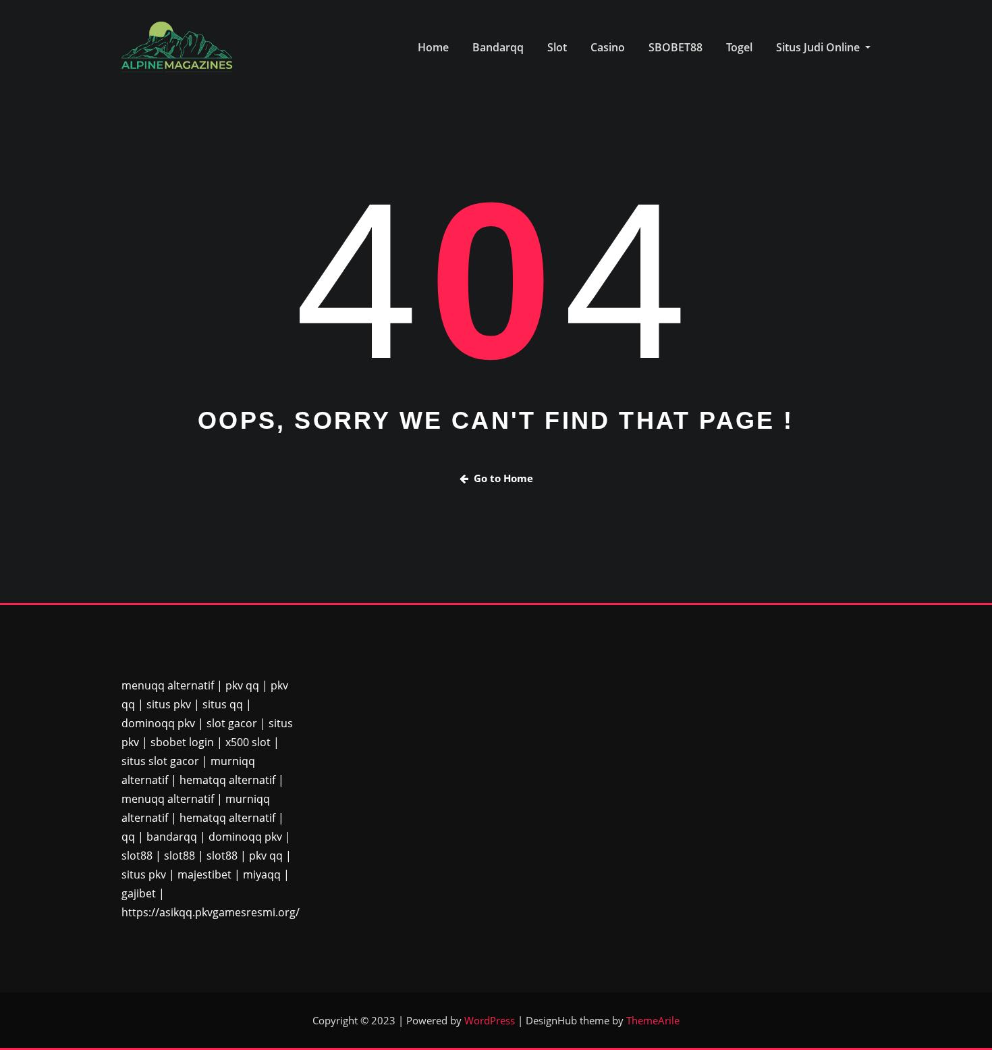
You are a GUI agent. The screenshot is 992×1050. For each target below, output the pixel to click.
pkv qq (242, 685)
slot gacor (231, 723)
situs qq (222, 704)
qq (128, 836)
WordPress (489, 1020)
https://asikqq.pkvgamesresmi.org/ (210, 912)
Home (433, 47)
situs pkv (168, 704)
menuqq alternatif (167, 685)
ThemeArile (653, 1020)
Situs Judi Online (819, 47)
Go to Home (503, 478)
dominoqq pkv (158, 723)
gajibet (138, 893)
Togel (739, 47)
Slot (557, 47)
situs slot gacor (160, 761)
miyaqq (262, 874)
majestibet (204, 874)
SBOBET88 (675, 47)
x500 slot (248, 742)
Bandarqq (498, 47)
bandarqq (171, 836)
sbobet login (182, 742)
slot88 (137, 855)
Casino (607, 47)
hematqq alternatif (227, 779)
